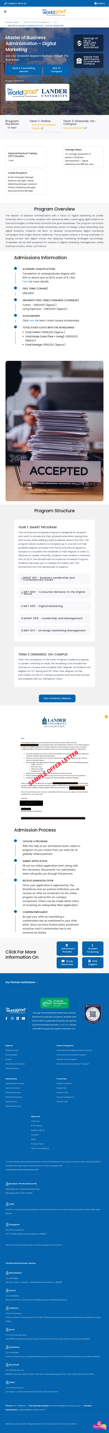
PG (55, 22)
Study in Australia (64, 1083)
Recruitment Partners (15, 1064)
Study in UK (62, 1088)
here (25, 281)
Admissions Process (68, 950)
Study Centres (12, 1068)
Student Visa (11, 1101)
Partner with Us (38, 1130)
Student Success (13, 1092)
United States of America (36, 22)
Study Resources (67, 963)
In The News (36, 1125)
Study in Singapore (65, 1097)
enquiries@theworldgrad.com (32, 1409)
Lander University (73, 128)
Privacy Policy (37, 1143)
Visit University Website (57, 698)
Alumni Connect (13, 1088)
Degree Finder (12, 22)
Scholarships (11, 1054)
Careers (35, 1134)
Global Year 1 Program (67, 1059)
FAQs (33, 1139)
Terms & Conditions (40, 1148)
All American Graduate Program (71, 1054)
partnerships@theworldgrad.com (65, 1405)
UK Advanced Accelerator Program (73, 1064)
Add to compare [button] (56, 70)
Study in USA (62, 1092)
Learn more (64, 1024)
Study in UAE (62, 1101)
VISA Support (93, 963)
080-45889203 (19, 1405)
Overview (35, 1121)
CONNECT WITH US (16, 3)
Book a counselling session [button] (24, 70)
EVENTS (101, 3)
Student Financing (93, 950)
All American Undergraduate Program (74, 1050)
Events (8, 1059)
